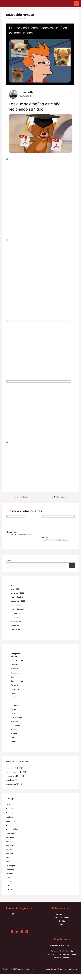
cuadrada (10, 18)
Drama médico (17, 681)
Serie (13, 713)
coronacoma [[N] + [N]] (15, 784)
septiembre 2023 (18, 601)
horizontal (15, 689)
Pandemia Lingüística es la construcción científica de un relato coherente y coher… (61, 954)
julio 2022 (15, 625)
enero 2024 (15, 589)
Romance (15, 705)
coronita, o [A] (11, 780)
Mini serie (15, 697)
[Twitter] (16, 931)
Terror (13, 729)
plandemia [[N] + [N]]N (15, 768)
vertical (23, 18)
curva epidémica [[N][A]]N (16, 772)
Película (14, 701)
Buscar (8, 561)
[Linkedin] (26, 931)
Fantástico (15, 685)
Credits (62, 921)
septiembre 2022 (18, 617)
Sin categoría (16, 717)
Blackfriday (12, 532)
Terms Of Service (62, 918)
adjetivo (14, 657)
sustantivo (15, 725)
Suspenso (15, 721)
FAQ (61, 924)
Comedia (14, 665)
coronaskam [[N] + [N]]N (15, 776)
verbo (13, 738)
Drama (13, 677)
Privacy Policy (61, 914)
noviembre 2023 (17, 597)
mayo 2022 (15, 629)
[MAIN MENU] (76, 3)
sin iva (45, 537)
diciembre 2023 (17, 593)
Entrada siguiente (61, 497)
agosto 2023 (16, 605)
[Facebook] (11, 931)
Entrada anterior (19, 497)
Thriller (14, 733)
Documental (16, 673)
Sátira (13, 709)
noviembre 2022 (17, 609)
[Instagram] (21, 931)
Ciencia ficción (17, 661)
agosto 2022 (16, 621)
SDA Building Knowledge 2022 (67, 969)
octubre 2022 (16, 613)
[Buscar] (72, 565)
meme (17, 18)
